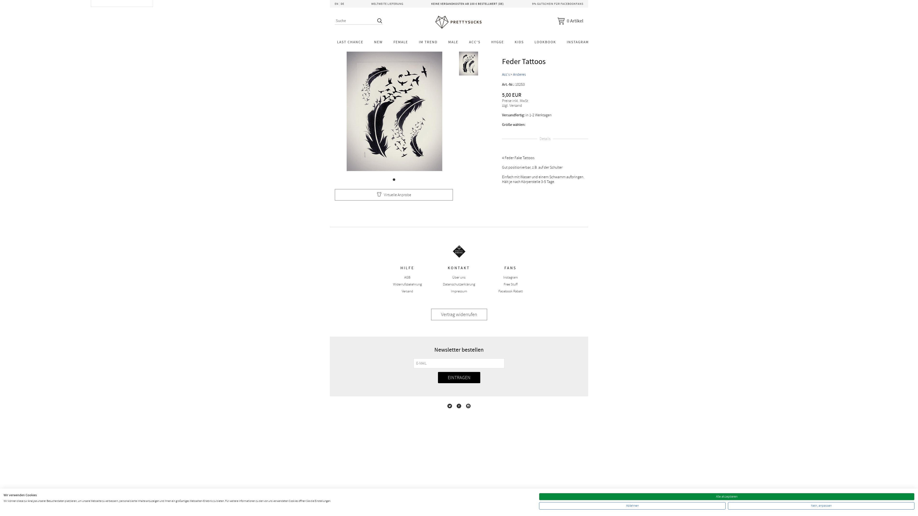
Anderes (519, 74)
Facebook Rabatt (510, 291)
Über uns (458, 277)
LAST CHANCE (350, 42)
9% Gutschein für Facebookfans (557, 4)
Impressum (459, 291)
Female (400, 42)
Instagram (578, 42)
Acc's (475, 42)
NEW (378, 42)
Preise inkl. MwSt (515, 100)
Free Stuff (511, 284)
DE (342, 4)
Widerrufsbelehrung (407, 284)
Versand (407, 291)
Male (453, 42)
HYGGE (497, 42)
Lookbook (545, 42)
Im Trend (428, 42)
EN (337, 4)
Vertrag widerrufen (459, 314)
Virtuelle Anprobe (397, 195)
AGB (407, 277)
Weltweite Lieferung (387, 4)
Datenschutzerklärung (459, 284)
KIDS (519, 42)
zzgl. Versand (512, 105)
